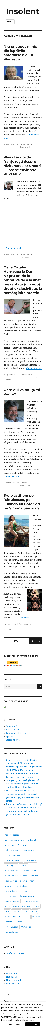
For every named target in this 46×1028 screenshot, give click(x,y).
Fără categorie (13, 729)
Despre (7, 1001)
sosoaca (8, 922)
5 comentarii (25, 147)
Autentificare (12, 973)
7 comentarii (25, 485)
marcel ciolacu (12, 901)
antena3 (32, 840)
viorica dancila (11, 932)
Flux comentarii (13, 980)
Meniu (10, 22)
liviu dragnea (11, 896)
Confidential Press (15, 953)
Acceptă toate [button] (33, 1024)
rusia (27, 916)
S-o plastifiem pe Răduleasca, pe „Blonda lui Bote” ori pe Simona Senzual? (22, 501)
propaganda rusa (21, 906)
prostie (36, 906)
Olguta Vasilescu (29, 901)
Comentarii (25, 375)
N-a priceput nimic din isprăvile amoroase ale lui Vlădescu (20, 52)
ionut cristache (12, 891)
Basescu (22, 845)
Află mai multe (27, 1020)
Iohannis (9, 886)
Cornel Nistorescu (13, 860)
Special (9, 736)
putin (25, 911)
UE (26, 922)
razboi (34, 911)
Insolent (22, 11)
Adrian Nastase (12, 835)
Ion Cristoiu (21, 886)
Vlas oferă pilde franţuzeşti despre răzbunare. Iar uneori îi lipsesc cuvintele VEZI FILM (22, 165)
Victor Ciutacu (12, 927)
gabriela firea (11, 881)
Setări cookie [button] (14, 1024)
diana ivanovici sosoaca (16, 876)
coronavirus (30, 860)
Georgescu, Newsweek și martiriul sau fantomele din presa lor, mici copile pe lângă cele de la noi (22, 783)
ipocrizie (26, 891)
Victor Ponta (27, 927)
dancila (25, 870)
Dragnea (34, 876)
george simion (27, 881)
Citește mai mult (14, 248)
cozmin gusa (11, 865)
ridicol (7, 916)
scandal (36, 916)
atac (7, 845)
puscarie (16, 911)
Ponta (7, 906)
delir (34, 870)
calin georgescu (12, 850)
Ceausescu (28, 850)
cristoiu (23, 865)
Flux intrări (11, 977)
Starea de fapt (26, 144)
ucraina (18, 922)
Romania (17, 916)
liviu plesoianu (27, 896)
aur (13, 845)
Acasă (6, 995)
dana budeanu (12, 870)
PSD (7, 911)
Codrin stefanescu (13, 855)
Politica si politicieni (16, 733)
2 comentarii (26, 257)
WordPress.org (13, 983)
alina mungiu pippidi (15, 840)
